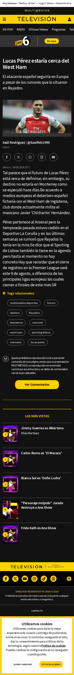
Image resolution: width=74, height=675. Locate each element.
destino (15, 312)
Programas (59, 29)
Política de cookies (53, 646)
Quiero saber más (23, 664)
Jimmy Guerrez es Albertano (42, 428)
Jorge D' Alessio (46, 3)
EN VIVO (8, 29)
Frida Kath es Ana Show (38, 528)
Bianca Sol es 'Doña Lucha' (41, 478)
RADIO (21, 29)
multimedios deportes (24, 303)
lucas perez (38, 342)
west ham (16, 332)
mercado (15, 342)
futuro (51, 303)
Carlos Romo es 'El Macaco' (41, 453)
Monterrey (16, 322)
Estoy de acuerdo (51, 664)
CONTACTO (37, 610)
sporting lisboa (41, 332)
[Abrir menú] (4, 19)
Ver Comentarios (37, 384)
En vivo (51, 41)
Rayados (34, 312)
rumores (37, 322)
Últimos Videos (38, 29)
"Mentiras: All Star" (27, 3)
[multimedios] (37, 10)
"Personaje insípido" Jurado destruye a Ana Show (42, 505)
